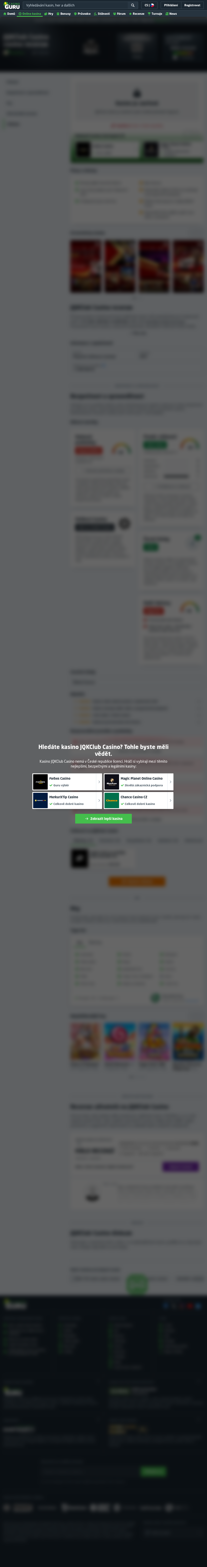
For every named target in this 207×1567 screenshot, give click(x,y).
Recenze (138, 14)
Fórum (121, 14)
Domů (11, 14)
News (173, 14)
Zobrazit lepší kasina (106, 818)
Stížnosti (104, 14)
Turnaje (157, 14)
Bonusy (65, 14)
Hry (50, 14)
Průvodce (84, 14)
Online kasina (31, 14)
